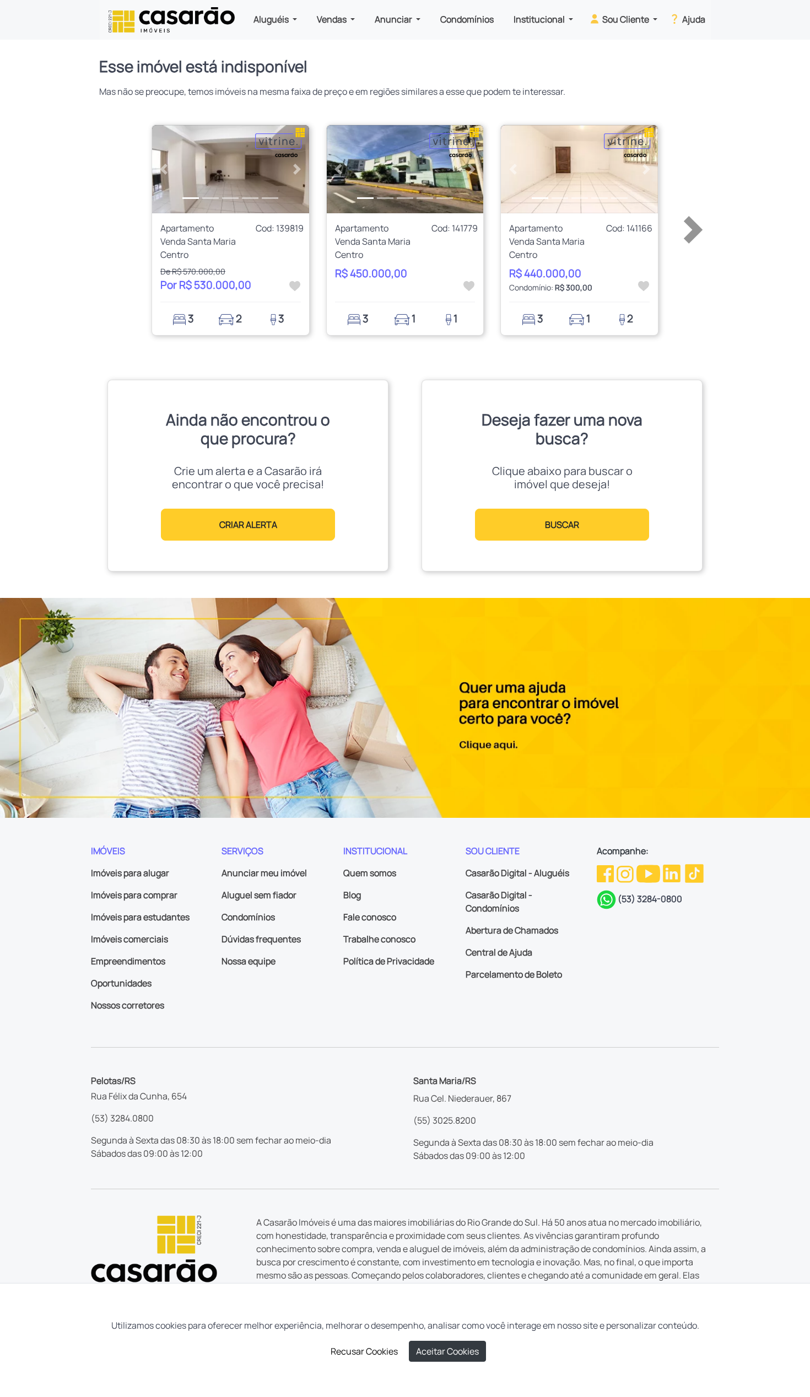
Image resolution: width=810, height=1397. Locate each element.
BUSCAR (562, 525)
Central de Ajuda (499, 952)
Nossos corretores (127, 1005)
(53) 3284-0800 (650, 899)
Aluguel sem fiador (259, 895)
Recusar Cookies (364, 1351)
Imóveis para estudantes (140, 917)
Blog (352, 895)
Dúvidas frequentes (261, 939)
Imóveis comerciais (129, 939)
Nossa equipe (249, 961)
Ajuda (693, 19)
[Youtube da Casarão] (649, 873)
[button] (164, 169)
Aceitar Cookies (447, 1351)
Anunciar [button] (394, 19)
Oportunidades (121, 983)
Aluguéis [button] (271, 19)
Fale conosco (369, 917)
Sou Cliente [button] (626, 19)
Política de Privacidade (388, 961)
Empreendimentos (128, 961)
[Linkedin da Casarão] (672, 873)
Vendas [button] (332, 19)
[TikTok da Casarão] (694, 873)
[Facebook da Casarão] (606, 873)
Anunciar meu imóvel (264, 873)
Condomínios (467, 19)
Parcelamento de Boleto (514, 974)
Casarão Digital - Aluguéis (517, 873)
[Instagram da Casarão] (625, 873)
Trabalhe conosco (379, 939)
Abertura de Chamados (512, 930)
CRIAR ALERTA (248, 525)
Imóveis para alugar (130, 873)
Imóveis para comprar (134, 895)
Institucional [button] (540, 19)
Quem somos (369, 873)
